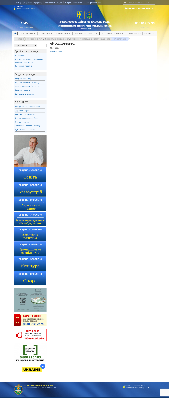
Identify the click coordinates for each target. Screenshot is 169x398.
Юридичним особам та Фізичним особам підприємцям (29, 60)
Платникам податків (23, 66)
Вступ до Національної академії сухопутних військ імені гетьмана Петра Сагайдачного (73, 39)
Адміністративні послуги (25, 129)
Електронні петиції (93, 2)
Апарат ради (62, 33)
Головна (20, 39)
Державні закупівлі (23, 110)
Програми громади (112, 33)
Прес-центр (133, 33)
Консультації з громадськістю (27, 106)
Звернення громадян (53, 2)
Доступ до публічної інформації (29, 2)
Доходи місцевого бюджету (27, 86)
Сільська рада (27, 33)
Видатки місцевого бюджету (27, 82)
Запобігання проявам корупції (27, 126)
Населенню (20, 56)
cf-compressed (56, 51)
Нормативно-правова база (26, 118)
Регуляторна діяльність (25, 114)
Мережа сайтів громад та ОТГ (138, 387)
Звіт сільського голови (24, 94)
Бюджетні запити (22, 90)
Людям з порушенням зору (137, 8)
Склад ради (45, 33)
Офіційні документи (85, 33)
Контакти (149, 33)
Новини (30, 39)
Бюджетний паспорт (23, 78)
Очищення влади (22, 122)
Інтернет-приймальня (74, 2)
